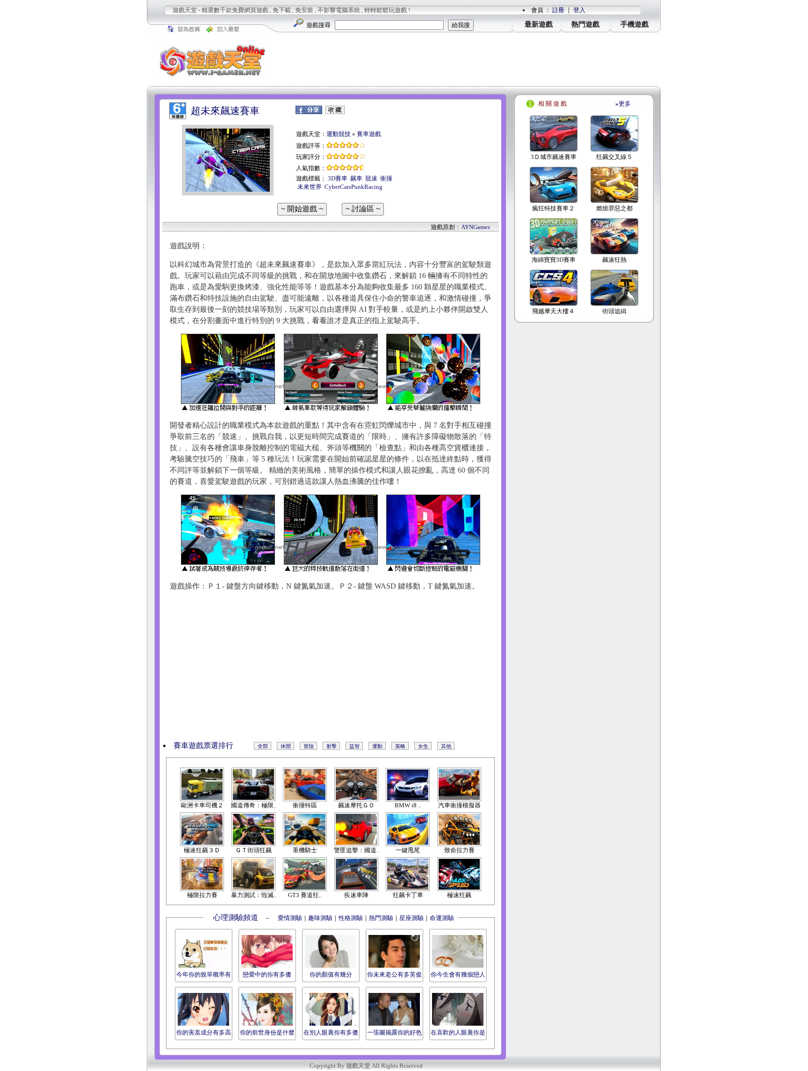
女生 (423, 746)
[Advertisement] (469, 60)
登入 (579, 10)
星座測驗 (411, 917)
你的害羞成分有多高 (203, 1032)
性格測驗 (351, 917)
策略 (400, 746)
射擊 (331, 746)
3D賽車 (337, 178)
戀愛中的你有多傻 (267, 974)
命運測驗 (442, 917)
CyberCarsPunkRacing (353, 186)
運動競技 (338, 133)
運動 (377, 746)
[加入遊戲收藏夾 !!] (335, 111)
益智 (354, 746)
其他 (446, 746)
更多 (623, 103)
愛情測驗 (289, 917)
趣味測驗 (320, 917)
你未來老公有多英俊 (394, 974)
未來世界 (309, 186)
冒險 (308, 746)
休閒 (285, 746)
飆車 (356, 178)
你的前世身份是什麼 (267, 1032)
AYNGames (475, 226)
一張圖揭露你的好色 (394, 1032)
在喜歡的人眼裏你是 (458, 1032)
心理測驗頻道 (235, 917)
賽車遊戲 (369, 133)
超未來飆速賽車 (225, 110)
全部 (262, 746)
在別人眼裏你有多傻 (330, 1032)
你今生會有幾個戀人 (458, 974)
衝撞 (386, 178)
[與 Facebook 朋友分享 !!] (309, 111)
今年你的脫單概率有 (203, 974)
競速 (371, 178)
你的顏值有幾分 (331, 974)
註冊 (558, 10)
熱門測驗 (381, 917)
